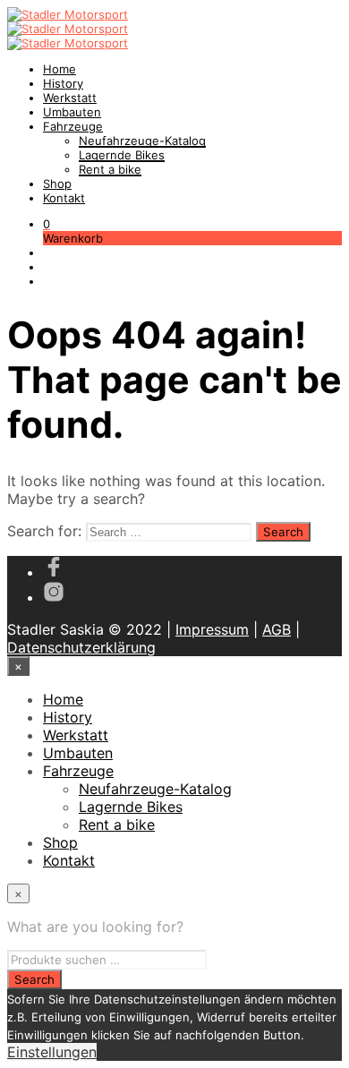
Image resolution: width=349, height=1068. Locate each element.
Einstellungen (52, 1052)
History (63, 83)
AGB (276, 629)
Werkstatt (70, 97)
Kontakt (64, 198)
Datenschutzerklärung (81, 647)
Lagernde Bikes (122, 155)
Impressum (212, 629)
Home (59, 69)
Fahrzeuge (73, 126)
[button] (46, 224)
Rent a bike (110, 169)
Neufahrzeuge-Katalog (142, 140)
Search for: (44, 531)
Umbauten (72, 112)
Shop (57, 183)
